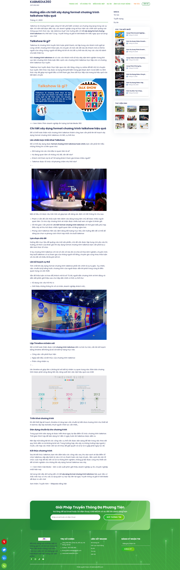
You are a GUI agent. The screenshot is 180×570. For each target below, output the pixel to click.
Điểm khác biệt (99, 4)
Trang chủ (73, 4)
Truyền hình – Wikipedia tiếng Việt (53, 484)
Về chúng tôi (85, 4)
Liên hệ (145, 4)
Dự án (109, 4)
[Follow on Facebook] (31, 559)
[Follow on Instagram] (35, 559)
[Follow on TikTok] (39, 559)
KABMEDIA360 (40, 1)
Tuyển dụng (118, 19)
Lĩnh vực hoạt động (122, 4)
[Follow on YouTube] (43, 559)
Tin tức (137, 4)
